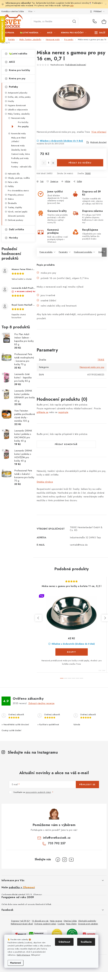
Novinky (13, 237)
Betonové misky (18, 145)
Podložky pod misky (20, 158)
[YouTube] (71, 859)
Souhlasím (86, 941)
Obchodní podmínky (87, 920)
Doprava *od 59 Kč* (20, 920)
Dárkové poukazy (15, 220)
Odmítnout (64, 941)
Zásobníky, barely (18, 149)
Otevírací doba (70, 920)
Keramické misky (18, 133)
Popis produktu (46, 252)
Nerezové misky (18, 118)
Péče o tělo (13, 182)
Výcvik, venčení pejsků (17, 211)
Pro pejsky (23, 126)
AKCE (12, 62)
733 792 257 (95, 21)
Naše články (71, 923)
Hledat (74, 21)
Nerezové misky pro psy (92, 367)
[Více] (100, 32)
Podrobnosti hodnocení (75, 64)
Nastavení (15, 962)
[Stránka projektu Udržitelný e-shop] (72, 933)
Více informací (98, 132)
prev (38, 618)
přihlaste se (42, 412)
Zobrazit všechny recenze (41, 703)
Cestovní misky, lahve (20, 154)
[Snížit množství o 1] (43, 162)
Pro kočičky (23, 122)
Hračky (11, 101)
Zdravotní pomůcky (16, 215)
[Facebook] (58, 859)
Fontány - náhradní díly (21, 166)
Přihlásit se (87, 784)
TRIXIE (88, 173)
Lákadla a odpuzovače (18, 109)
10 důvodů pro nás (40, 920)
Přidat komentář (66, 444)
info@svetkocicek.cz (57, 838)
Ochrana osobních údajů (45, 923)
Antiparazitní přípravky (17, 92)
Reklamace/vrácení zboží (22, 923)
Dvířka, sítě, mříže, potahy (19, 97)
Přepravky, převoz (16, 194)
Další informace (23, 955)
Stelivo (11, 199)
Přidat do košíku (80, 162)
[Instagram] (64, 859)
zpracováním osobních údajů (38, 792)
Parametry (63, 252)
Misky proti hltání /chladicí (18, 139)
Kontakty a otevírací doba (13, 11)
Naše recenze (56, 920)
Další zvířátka (16, 229)
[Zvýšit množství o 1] (53, 162)
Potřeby (13, 86)
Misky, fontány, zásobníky (19, 113)
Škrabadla (12, 203)
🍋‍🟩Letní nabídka (18, 53)
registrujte (63, 412)
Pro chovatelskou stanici (18, 190)
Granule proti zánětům (88, 923)
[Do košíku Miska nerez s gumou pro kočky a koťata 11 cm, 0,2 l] (71, 652)
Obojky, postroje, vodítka (19, 178)
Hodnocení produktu (83, 252)
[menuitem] (9, 32)
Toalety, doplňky (15, 207)
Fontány (14, 162)
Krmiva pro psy (17, 78)
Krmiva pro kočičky (19, 70)
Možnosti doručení (98, 142)
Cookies (61, 923)
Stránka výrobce (45, 481)
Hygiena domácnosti (17, 105)
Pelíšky (11, 186)
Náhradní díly (14, 173)
